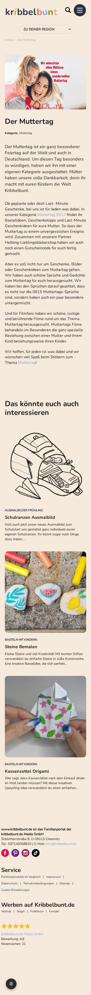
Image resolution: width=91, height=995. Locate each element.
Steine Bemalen (21, 647)
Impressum (53, 877)
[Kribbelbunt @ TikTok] (36, 853)
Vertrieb (6, 911)
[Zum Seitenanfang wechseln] (81, 973)
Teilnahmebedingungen (38, 883)
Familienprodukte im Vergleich (21, 877)
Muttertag (27, 362)
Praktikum (36, 911)
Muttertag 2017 (51, 214)
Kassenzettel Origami (27, 771)
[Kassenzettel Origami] (45, 716)
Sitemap (64, 883)
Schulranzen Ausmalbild (30, 517)
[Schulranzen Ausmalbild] (45, 462)
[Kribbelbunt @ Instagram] (25, 853)
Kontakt (54, 911)
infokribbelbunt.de (61, 844)
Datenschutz (9, 883)
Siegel (21, 911)
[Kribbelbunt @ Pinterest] (15, 853)
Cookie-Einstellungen (15, 890)
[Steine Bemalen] (45, 592)
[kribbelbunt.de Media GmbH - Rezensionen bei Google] (22, 926)
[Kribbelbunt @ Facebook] (5, 853)
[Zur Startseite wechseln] (36, 12)
